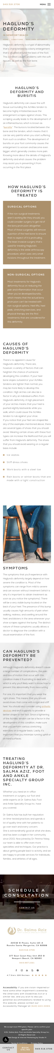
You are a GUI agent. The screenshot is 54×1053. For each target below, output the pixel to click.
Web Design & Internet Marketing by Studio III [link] (27, 1037)
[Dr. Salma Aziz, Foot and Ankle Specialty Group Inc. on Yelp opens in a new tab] (32, 970)
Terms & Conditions (19, 1043)
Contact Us (27, 908)
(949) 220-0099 (40, 1006)
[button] (6, 1040)
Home (5, 39)
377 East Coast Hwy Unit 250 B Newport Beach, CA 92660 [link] (27, 957)
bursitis (8, 127)
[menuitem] (16, 970)
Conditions (17, 39)
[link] (11, 4)
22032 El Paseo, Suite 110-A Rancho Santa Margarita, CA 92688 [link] (27, 944)
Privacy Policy (37, 1043)
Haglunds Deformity (37, 39)
